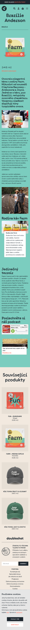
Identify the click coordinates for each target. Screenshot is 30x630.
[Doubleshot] (4, 8)
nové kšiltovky (19, 2)
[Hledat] (14, 8)
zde (8, 612)
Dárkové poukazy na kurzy (15, 584)
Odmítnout (15, 625)
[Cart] (23, 9)
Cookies (15, 589)
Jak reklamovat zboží (15, 576)
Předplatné (15, 579)
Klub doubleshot (15, 586)
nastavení (19, 612)
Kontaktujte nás (15, 572)
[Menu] (27, 8)
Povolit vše (15, 619)
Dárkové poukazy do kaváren (15, 581)
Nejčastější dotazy (15, 574)
